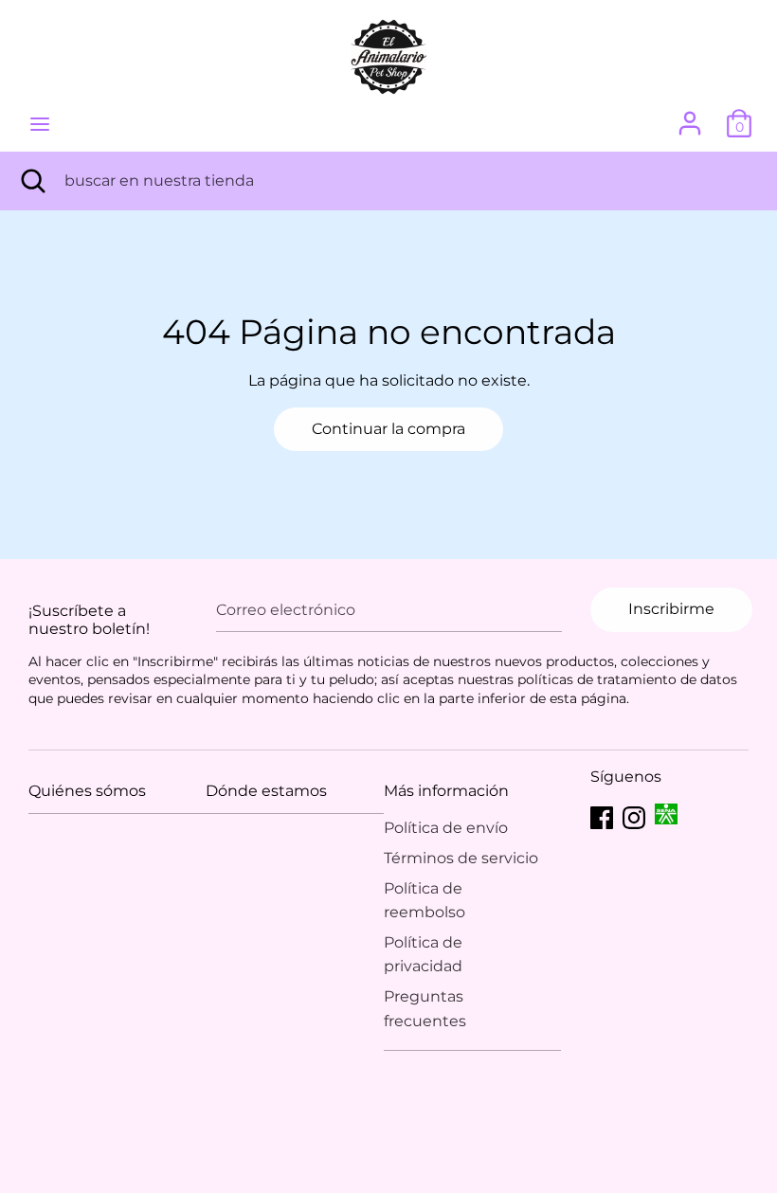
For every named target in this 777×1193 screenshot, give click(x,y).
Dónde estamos (266, 791)
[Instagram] (634, 815)
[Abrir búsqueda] (32, 181)
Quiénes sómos (87, 791)
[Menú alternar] (40, 124)
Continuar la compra (388, 429)
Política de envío (446, 828)
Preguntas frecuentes (425, 1008)
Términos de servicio (461, 858)
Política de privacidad (423, 954)
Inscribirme (671, 609)
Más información (446, 791)
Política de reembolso (424, 900)
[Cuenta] (690, 116)
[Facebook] (601, 815)
